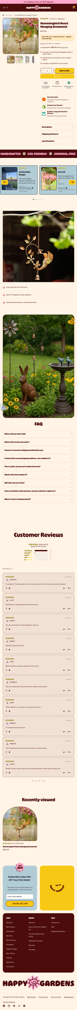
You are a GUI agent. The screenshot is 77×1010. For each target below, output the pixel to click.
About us (32, 922)
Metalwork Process (36, 941)
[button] (4, 7)
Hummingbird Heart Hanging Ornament (20, 846)
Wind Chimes (11, 940)
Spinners (9, 936)
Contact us (55, 922)
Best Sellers (10, 927)
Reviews (32, 945)
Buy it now (57, 76)
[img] (10, 577)
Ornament (10, 944)
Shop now (50, 2)
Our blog (32, 950)
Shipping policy (69, 997)
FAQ (52, 927)
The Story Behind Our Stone (36, 935)
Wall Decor (10, 962)
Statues (9, 958)
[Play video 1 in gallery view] (27, 59)
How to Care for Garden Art (37, 928)
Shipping (43, 43)
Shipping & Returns (58, 931)
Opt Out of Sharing (9, 1002)
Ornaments (10, 931)
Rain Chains (10, 953)
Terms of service (56, 997)
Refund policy (31, 997)
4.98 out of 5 (43, 544)
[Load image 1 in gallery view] (11, 59)
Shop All (9, 922)
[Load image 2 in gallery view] (19, 59)
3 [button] (39, 781)
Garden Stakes (11, 949)
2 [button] (36, 781)
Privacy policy (43, 997)
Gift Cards (10, 967)
